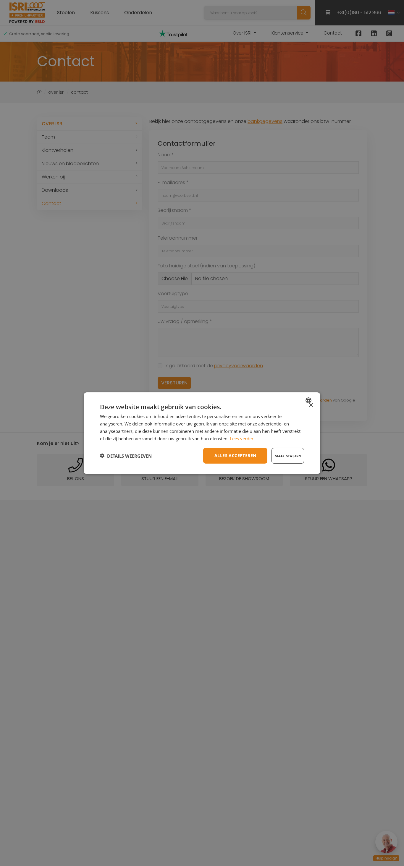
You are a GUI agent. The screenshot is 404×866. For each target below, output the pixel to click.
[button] (126, 455)
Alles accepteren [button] (235, 455)
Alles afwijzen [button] (288, 456)
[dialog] (202, 433)
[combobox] (309, 400)
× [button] (310, 405)
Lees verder (241, 438)
